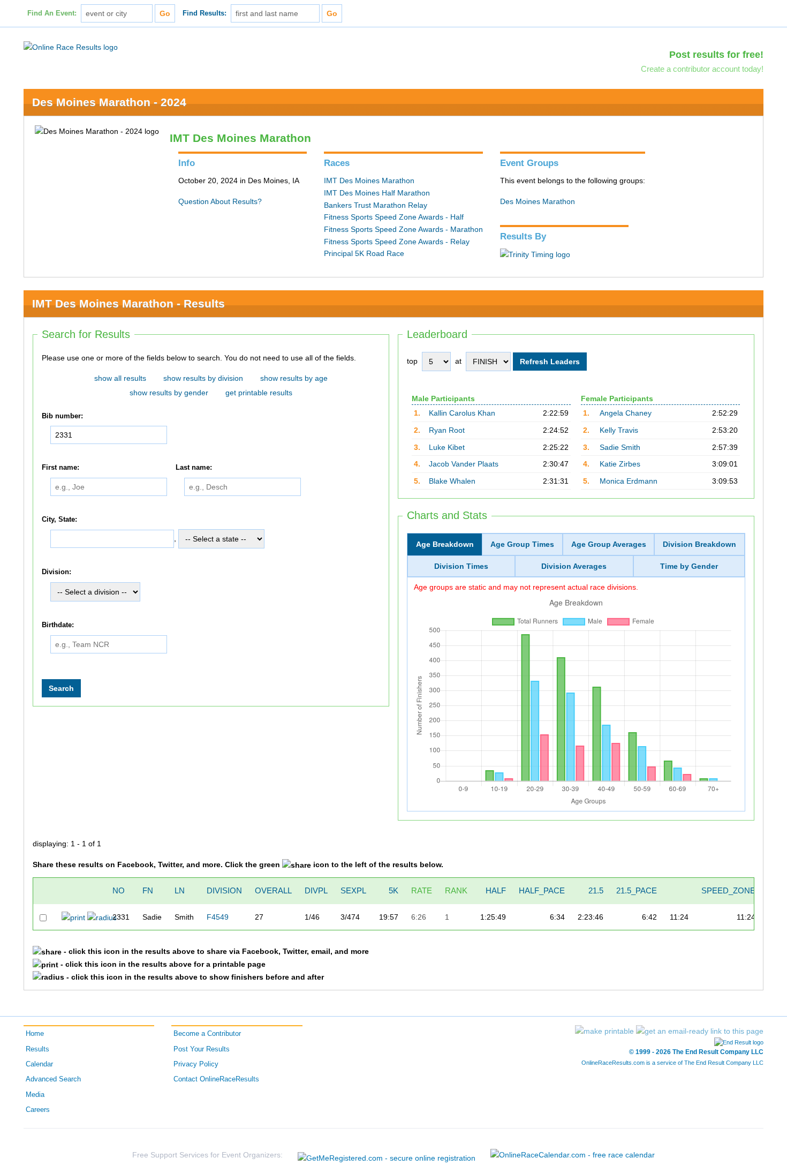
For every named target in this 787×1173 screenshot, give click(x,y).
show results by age (294, 378)
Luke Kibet (447, 447)
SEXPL (353, 890)
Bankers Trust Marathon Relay (375, 205)
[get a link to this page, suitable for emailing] (699, 1031)
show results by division (203, 378)
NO (118, 890)
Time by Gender (689, 566)
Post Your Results (201, 1049)
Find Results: (204, 13)
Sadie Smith (620, 447)
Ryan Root (447, 430)
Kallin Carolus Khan (462, 413)
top (412, 361)
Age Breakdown (445, 544)
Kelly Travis (619, 430)
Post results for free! (716, 54)
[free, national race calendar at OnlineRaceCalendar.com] (572, 1154)
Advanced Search (53, 1079)
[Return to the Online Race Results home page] (71, 46)
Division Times (461, 566)
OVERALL (273, 890)
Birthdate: (58, 625)
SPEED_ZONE (728, 890)
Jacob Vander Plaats (463, 464)
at (458, 361)
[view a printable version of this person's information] (73, 917)
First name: (60, 467)
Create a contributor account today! (702, 68)
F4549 (218, 917)
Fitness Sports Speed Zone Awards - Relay (397, 241)
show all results (120, 378)
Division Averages (574, 566)
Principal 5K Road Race (364, 253)
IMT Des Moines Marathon (369, 180)
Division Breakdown (699, 544)
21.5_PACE (636, 890)
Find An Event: (52, 13)
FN (147, 890)
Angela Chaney (626, 413)
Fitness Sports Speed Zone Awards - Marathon (403, 229)
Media (35, 1095)
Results (37, 1049)
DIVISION (224, 890)
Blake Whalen (452, 481)
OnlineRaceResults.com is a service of (672, 1062)
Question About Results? (220, 201)
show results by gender (169, 392)
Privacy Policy (195, 1064)
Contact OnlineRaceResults (216, 1079)
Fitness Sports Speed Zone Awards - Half (394, 217)
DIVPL (316, 890)
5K (393, 890)
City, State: (59, 519)
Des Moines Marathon (537, 201)
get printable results (258, 392)
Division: (56, 572)
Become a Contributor (207, 1033)
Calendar (39, 1064)
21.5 (595, 890)
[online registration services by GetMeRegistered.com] (386, 1155)
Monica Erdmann (628, 481)
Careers (38, 1110)
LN (180, 890)
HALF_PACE (542, 890)
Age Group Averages (608, 544)
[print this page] (604, 1031)
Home (35, 1033)
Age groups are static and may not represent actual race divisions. (526, 587)
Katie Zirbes (620, 464)
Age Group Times (522, 544)
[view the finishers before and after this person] (102, 917)
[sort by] (687, 890)
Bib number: (62, 416)
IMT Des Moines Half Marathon (377, 193)
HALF (496, 890)
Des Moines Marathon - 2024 (109, 102)
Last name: (194, 467)
